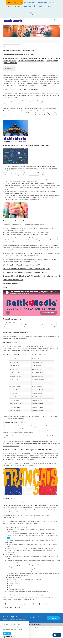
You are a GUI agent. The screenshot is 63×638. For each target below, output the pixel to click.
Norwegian (49, 457)
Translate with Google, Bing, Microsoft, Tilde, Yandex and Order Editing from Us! (31, 276)
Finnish (28, 457)
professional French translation (20, 101)
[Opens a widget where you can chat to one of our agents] (56, 635)
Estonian (32, 459)
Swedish (23, 457)
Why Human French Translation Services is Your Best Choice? (24, 272)
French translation (34, 175)
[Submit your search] (18, 45)
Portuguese (43, 505)
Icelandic (37, 457)
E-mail (5, 287)
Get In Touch (53, 617)
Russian (14, 459)
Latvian (18, 459)
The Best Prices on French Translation (31, 61)
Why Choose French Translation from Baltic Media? (21, 265)
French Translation (10, 63)
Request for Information (11, 283)
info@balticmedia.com (17, 418)
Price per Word (51, 61)
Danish (33, 457)
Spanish (35, 505)
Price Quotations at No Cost (13, 280)
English (5, 459)
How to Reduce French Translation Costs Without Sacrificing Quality (27, 269)
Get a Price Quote (14, 2)
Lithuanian (24, 459)
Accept (7, 633)
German (54, 457)
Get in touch (14, 85)
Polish (9, 459)
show (12, 68)
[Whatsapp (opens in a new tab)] (31, 13)
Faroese (43, 457)
